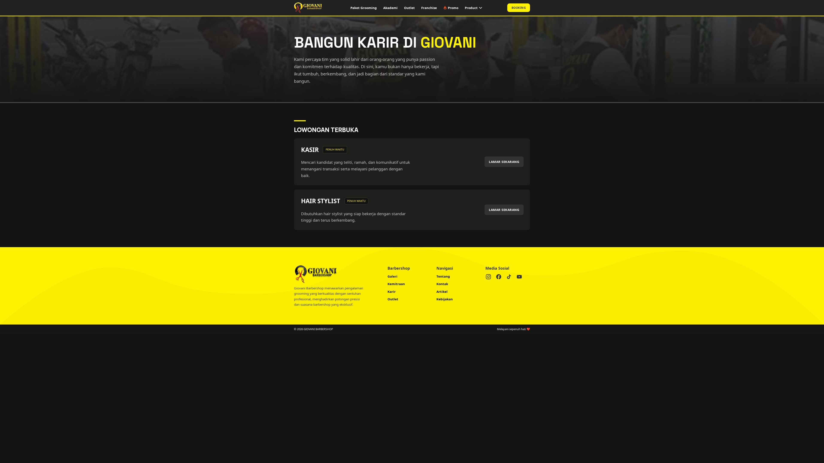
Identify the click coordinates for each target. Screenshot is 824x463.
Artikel (442, 291)
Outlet (409, 8)
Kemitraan (396, 284)
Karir (392, 291)
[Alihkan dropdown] (480, 8)
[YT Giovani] (519, 277)
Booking (519, 8)
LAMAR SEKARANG (504, 161)
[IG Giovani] (488, 277)
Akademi (390, 8)
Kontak (442, 284)
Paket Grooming (363, 8)
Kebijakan (444, 299)
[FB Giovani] (499, 277)
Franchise (429, 8)
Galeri (392, 276)
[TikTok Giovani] (509, 277)
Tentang (443, 276)
